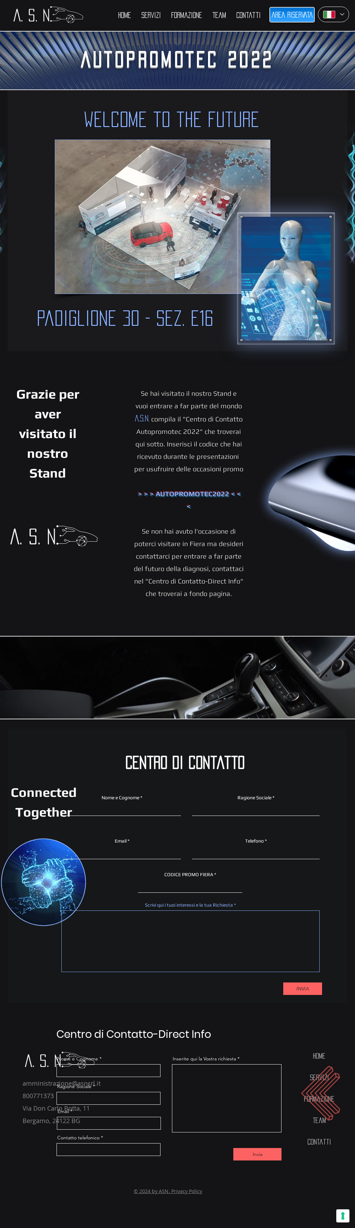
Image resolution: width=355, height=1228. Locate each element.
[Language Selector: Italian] (333, 14)
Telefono (254, 840)
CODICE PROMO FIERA (188, 874)
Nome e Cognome (120, 797)
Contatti (319, 1142)
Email (121, 840)
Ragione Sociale (254, 797)
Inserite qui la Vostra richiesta (204, 1058)
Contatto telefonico (78, 1137)
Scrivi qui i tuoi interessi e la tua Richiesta (189, 904)
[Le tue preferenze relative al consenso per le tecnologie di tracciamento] (342, 1215)
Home (319, 1056)
